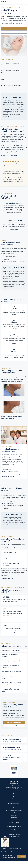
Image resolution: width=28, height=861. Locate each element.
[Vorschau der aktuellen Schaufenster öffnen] (14, 768)
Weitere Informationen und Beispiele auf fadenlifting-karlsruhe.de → (11, 417)
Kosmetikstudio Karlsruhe (14, 803)
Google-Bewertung (14, 836)
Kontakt (14, 798)
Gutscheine (14, 815)
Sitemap (14, 831)
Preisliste (14, 813)
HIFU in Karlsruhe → (8, 618)
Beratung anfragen (14, 28)
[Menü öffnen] (25, 2)
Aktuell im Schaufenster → (14, 773)
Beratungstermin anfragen (14, 722)
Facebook (3, 848)
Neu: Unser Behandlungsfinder (14, 810)
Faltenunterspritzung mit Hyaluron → (12, 632)
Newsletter (14, 817)
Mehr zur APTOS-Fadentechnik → (9, 155)
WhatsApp (14, 32)
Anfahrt (14, 801)
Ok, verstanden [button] (21, 856)
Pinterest (10, 848)
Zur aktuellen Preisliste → (7, 578)
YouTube (21, 848)
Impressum (14, 829)
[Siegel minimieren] (8, 838)
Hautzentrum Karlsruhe (14, 834)
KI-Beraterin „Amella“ (14, 822)
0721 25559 (14, 725)
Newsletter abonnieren (14, 820)
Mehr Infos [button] (13, 859)
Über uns (14, 796)
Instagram (15, 848)
